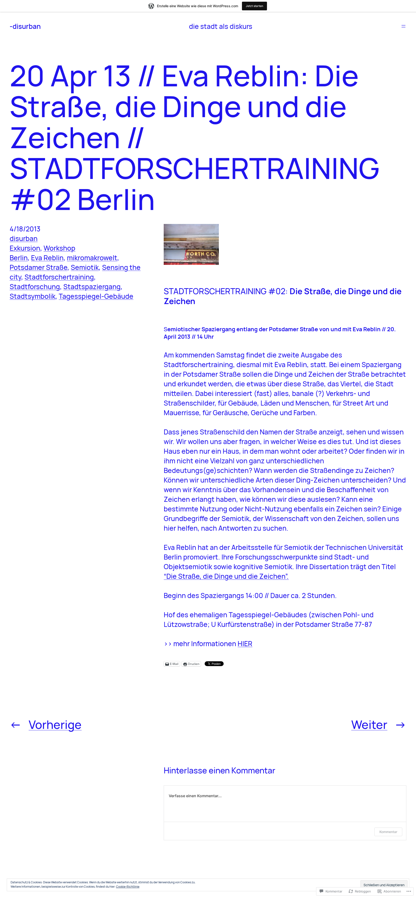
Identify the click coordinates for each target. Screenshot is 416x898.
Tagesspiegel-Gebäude (96, 296)
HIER (245, 643)
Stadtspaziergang (92, 286)
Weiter (369, 724)
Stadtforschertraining (59, 276)
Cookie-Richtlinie (127, 887)
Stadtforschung (35, 286)
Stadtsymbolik (32, 296)
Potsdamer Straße (38, 267)
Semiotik (85, 267)
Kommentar (388, 832)
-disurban (25, 26)
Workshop (59, 248)
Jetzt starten (254, 6)
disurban (24, 238)
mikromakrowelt (92, 257)
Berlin (19, 257)
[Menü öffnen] (403, 26)
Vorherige (55, 724)
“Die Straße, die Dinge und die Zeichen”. (226, 576)
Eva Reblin (47, 257)
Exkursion (25, 248)
